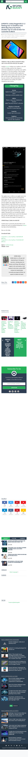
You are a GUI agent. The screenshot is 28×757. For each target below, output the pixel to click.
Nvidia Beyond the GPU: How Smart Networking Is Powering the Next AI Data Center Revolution (17, 548)
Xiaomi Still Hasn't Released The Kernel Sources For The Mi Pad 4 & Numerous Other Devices (17, 669)
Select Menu (2, 1)
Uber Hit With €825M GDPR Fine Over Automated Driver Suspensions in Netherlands (17, 680)
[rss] (21, 745)
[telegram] (16, 745)
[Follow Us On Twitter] (13, 391)
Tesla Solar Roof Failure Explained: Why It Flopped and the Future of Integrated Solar (17, 727)
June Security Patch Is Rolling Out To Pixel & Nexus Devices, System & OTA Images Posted (17, 663)
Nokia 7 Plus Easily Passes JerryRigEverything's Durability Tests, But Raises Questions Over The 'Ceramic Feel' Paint (17, 656)
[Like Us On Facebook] (10, 391)
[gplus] (11, 745)
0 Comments (16, 34)
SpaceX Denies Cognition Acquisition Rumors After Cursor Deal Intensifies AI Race (17, 739)
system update (14, 37)
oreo (3, 37)
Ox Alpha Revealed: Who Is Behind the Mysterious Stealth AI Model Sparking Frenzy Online (17, 692)
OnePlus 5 (17, 36)
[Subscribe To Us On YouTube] (18, 391)
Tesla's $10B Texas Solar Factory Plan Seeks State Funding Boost (17, 719)
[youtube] (19, 745)
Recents (6, 538)
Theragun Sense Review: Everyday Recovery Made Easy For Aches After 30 (17, 555)
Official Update (7, 36)
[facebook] (6, 745)
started (7, 66)
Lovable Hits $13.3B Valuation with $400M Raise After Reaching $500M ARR (17, 733)
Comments (22, 538)
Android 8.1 (23, 34)
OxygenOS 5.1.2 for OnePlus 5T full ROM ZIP (12, 240)
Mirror (3, 238)
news (3, 36)
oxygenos (8, 37)
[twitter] (8, 745)
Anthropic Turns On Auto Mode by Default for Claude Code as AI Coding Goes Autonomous (17, 714)
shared (24, 225)
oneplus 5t (22, 36)
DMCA (11, 705)
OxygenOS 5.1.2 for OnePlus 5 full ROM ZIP (12, 236)
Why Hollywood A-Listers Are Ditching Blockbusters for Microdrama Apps (15, 562)
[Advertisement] (14, 135)
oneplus (13, 36)
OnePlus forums (9, 245)
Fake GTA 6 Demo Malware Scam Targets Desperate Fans (17, 685)
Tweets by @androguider (14, 602)
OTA (5, 37)
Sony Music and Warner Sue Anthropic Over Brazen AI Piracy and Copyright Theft (16, 541)
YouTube (14, 538)
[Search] (25, 1)
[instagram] (14, 745)
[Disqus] (14, 438)
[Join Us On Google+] (15, 391)
